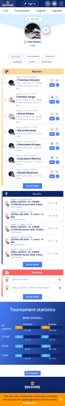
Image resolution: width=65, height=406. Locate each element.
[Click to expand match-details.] (57, 85)
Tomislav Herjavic (29, 80)
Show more (32, 185)
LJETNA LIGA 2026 (20, 279)
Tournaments (22, 10)
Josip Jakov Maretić (29, 158)
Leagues (41, 10)
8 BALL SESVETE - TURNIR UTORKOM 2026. (31, 287)
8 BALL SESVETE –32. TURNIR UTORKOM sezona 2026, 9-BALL (27, 253)
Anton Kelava (26, 113)
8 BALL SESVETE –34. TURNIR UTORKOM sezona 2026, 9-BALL (27, 203)
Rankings (17, 61)
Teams (31, 61)
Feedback (33, 373)
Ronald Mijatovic (28, 172)
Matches (50, 56)
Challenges (46, 61)
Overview (15, 56)
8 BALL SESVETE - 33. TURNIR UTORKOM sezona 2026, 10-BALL (27, 228)
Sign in (32, 3)
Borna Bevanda (27, 130)
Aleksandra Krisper (29, 144)
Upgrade (57, 10)
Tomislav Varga (25, 96)
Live (5, 10)
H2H (52, 85)
